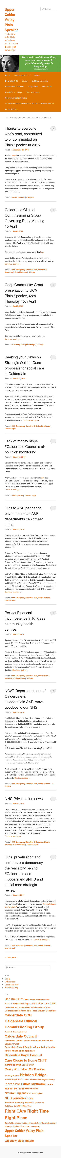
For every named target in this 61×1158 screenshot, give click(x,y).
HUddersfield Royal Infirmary (42, 1079)
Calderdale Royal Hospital (23, 1055)
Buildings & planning (40, 81)
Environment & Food (22, 75)
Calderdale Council (21, 1036)
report (14, 155)
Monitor (9, 1088)
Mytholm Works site (26, 1088)
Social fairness (21, 272)
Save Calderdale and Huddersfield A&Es (21, 1123)
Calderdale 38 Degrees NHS (24, 1004)
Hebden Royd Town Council (17, 1079)
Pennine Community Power (18, 1102)
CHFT (42, 1060)
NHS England (37, 1093)
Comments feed (11, 984)
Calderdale (9, 1004)
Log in (7, 978)
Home (7, 75)
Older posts (10, 957)
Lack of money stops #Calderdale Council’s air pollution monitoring (25, 446)
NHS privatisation (19, 1098)
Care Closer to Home (21, 1060)
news (42, 477)
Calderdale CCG (18, 1015)
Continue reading (13, 263)
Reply (32, 272)
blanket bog (34, 999)
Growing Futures (12, 1075)
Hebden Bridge (33, 1074)
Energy (25, 81)
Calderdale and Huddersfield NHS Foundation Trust (27, 1007)
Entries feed (10, 981)
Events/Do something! (13, 92)
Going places (33, 86)
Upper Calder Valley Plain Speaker (11, 19)
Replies (30, 197)
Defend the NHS (11, 81)
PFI (32, 1102)
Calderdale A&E (45, 1003)
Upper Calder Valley (32, 1126)
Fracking (40, 1069)
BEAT (27, 999)
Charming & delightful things (16, 98)
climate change (13, 1064)
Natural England (16, 1093)
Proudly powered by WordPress (30, 1152)
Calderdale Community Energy (16, 1032)
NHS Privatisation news (24, 798)
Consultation (28, 1064)
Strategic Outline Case (14, 1126)
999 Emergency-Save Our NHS (24, 269)
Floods (36, 75)
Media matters (18, 197)
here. (42, 252)
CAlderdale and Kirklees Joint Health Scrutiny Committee (30, 1010)
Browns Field (44, 999)
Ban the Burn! (15, 999)
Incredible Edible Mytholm (25, 1084)
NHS (29, 1093)
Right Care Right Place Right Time (18, 1106)
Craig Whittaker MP (19, 1069)
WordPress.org (11, 987)
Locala (49, 1084)
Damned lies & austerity (14, 86)
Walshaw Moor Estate (19, 1141)
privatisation (39, 1103)
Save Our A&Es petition (46, 1123)
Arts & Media (47, 86)
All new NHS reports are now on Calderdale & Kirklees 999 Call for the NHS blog (29, 106)
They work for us (32, 92)
